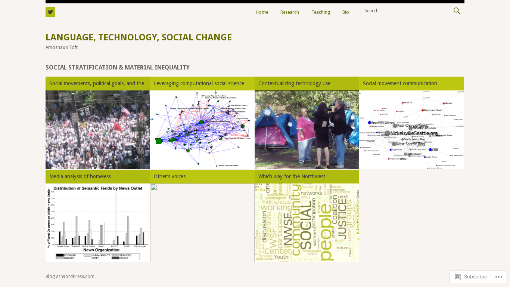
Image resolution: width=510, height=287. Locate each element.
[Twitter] (50, 11)
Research (289, 12)
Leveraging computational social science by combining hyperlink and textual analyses (199, 84)
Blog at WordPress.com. (71, 276)
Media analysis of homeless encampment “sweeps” (80, 177)
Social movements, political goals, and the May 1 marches (96, 84)
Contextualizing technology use (294, 83)
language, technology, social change (139, 37)
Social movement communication (400, 83)
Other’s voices (170, 176)
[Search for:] (412, 10)
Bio (345, 12)
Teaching (320, 12)
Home (262, 12)
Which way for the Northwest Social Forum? (291, 177)
